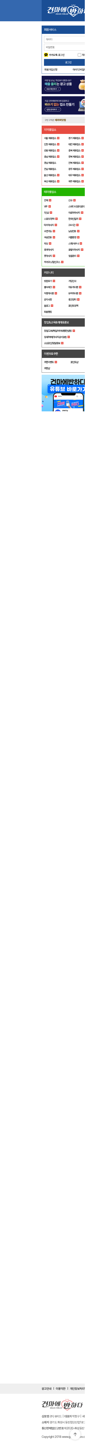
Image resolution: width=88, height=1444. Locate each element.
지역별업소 (50, 129)
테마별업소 (50, 192)
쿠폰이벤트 (49, 362)
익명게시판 (49, 293)
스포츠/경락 (49, 218)
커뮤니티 (49, 272)
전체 (46, 200)
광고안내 (46, 1388)
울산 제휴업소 (50, 175)
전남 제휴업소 (50, 169)
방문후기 (48, 281)
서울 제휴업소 (50, 138)
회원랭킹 (48, 311)
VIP (45, 206)
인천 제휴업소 (50, 144)
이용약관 (61, 1388)
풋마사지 (48, 255)
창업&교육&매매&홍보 (56, 322)
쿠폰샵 (47, 368)
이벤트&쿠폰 (51, 353)
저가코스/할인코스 (52, 262)
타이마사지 (49, 225)
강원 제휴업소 (50, 150)
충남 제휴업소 (50, 156)
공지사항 (48, 299)
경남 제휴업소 (50, 162)
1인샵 (46, 212)
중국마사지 (49, 249)
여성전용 (48, 237)
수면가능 (48, 231)
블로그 (47, 305)
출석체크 (48, 287)
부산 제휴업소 (50, 181)
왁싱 (46, 243)
